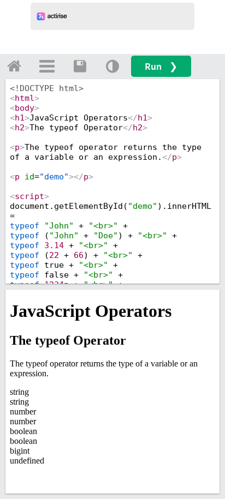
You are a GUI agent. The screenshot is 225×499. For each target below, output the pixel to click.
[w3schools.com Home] (14, 66)
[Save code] (80, 66)
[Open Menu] (47, 66)
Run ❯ (161, 66)
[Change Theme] (112, 66)
